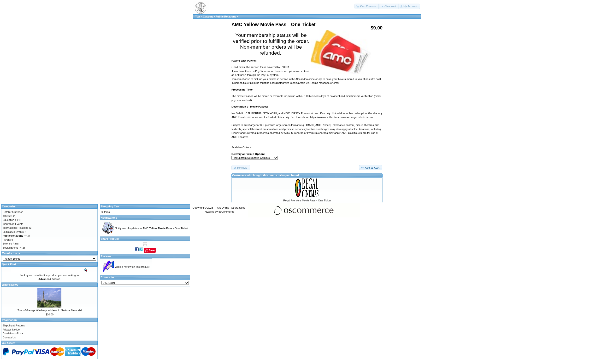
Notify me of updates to (151, 228)
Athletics (7, 216)
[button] (366, 6)
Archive (8, 239)
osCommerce (226, 211)
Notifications (109, 217)
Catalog (208, 16)
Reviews (106, 256)
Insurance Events (13, 223)
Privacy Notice (11, 329)
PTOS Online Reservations (229, 207)
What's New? (10, 284)
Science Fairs (11, 243)
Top (197, 16)
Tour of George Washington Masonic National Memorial (50, 310)
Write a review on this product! (132, 266)
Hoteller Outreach (13, 212)
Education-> (10, 219)
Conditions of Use (13, 333)
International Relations (15, 227)
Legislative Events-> (14, 231)
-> (14, 235)
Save (152, 250)
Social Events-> (12, 247)
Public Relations (226, 16)
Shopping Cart (110, 206)
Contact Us (9, 337)
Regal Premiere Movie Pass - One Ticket (307, 200)
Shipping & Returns (14, 325)
